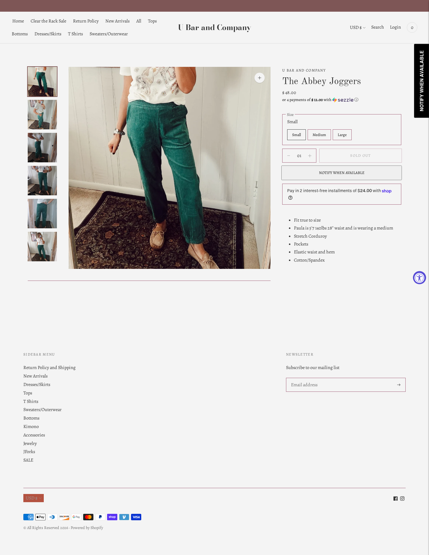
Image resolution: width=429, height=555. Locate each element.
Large (342, 135)
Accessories (34, 435)
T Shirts (75, 34)
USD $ (356, 27)
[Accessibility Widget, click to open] (419, 277)
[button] (341, 99)
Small (296, 135)
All (138, 21)
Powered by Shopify (87, 527)
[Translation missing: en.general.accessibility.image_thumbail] (42, 81)
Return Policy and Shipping (49, 367)
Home (18, 21)
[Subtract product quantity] (310, 156)
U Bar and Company (304, 70)
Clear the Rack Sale (48, 21)
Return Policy (86, 21)
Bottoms (20, 34)
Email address (304, 378)
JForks (29, 451)
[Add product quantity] (288, 156)
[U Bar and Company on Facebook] (395, 499)
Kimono (31, 426)
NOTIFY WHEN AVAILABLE (342, 173)
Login (395, 27)
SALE (28, 460)
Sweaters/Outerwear (109, 34)
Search (377, 27)
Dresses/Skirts (47, 34)
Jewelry (30, 443)
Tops (152, 21)
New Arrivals (117, 21)
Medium (319, 135)
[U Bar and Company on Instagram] (402, 499)
